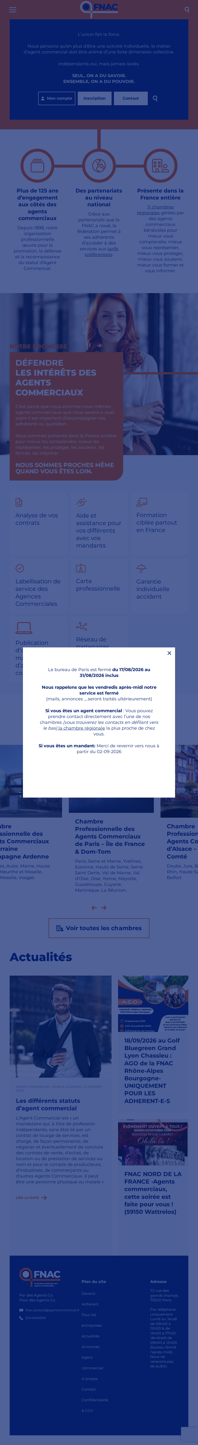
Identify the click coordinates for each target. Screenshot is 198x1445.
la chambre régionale (81, 728)
